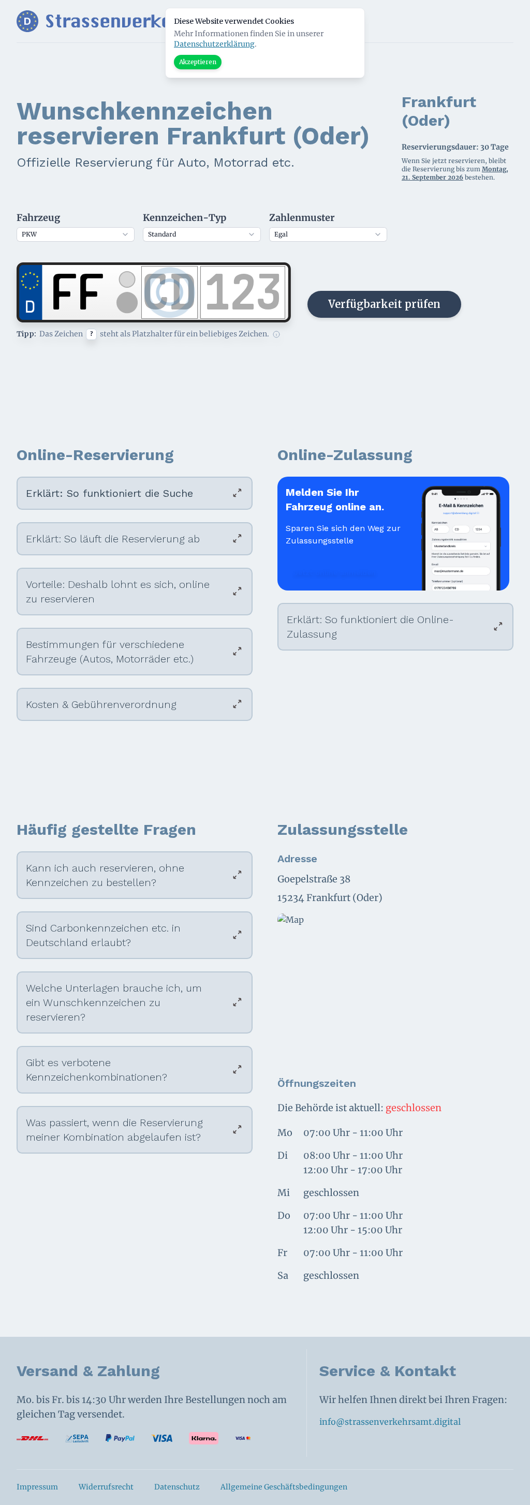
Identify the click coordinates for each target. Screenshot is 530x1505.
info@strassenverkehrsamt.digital (390, 1422)
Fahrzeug (38, 218)
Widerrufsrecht (106, 1487)
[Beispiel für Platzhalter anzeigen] (276, 334)
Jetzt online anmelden (335, 572)
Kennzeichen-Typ (184, 218)
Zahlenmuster (301, 218)
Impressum (37, 1487)
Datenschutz (177, 1487)
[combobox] (76, 234)
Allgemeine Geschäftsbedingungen (283, 1487)
